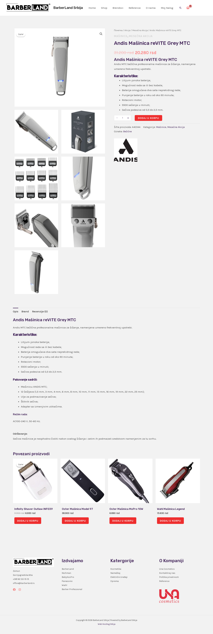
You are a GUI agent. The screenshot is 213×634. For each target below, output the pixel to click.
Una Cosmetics (167, 569)
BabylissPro (68, 577)
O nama (151, 7)
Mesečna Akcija (140, 30)
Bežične (127, 131)
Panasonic (67, 581)
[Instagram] (19, 589)
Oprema (114, 581)
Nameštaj (115, 573)
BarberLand (68, 569)
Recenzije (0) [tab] (40, 311)
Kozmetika (115, 569)
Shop (104, 7)
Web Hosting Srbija (106, 624)
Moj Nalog (167, 7)
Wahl (64, 585)
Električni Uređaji (118, 577)
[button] (180, 7)
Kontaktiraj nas (167, 573)
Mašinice (121, 36)
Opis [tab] (15, 311)
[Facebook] (14, 589)
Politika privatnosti (169, 577)
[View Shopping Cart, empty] (188, 8)
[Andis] (125, 150)
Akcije (127, 30)
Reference (135, 7)
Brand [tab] (25, 311)
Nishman (66, 573)
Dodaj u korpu (148, 117)
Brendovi (118, 7)
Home (92, 7)
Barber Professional (72, 589)
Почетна (118, 30)
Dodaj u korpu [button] (27, 520)
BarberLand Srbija (68, 8)
